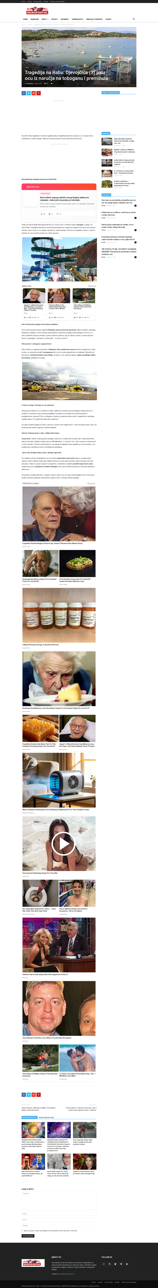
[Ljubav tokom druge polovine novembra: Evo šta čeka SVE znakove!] (107, 163)
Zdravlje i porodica (94, 19)
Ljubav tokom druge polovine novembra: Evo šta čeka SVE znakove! (124, 162)
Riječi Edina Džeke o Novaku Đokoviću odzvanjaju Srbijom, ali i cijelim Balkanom (32, 1174)
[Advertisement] (59, 117)
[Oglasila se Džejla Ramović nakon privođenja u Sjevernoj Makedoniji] (84, 1162)
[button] (133, 19)
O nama (29, 1)
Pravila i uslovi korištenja (57, 1)
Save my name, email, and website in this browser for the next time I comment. (50, 1231)
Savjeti (108, 19)
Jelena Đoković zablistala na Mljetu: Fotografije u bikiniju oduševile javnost (39, 1109)
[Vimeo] (121, 1264)
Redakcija (30, 83)
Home (23, 1)
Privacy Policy (38, 1)
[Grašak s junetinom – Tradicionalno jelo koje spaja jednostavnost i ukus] (107, 184)
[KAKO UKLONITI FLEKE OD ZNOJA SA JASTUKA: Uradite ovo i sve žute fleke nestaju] (107, 141)
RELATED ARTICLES (29, 1117)
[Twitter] (115, 1264)
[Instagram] (109, 1264)
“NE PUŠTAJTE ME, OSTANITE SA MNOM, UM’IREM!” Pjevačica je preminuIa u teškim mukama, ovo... (119, 251)
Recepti (55, 19)
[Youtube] (127, 1264)
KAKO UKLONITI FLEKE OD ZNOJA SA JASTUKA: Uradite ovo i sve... (124, 141)
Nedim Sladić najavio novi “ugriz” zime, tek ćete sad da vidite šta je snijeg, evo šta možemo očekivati (58, 1174)
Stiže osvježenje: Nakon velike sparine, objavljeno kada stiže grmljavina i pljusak (82, 1142)
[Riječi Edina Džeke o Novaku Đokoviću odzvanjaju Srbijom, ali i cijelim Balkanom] (33, 1162)
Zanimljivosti (77, 19)
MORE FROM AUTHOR (46, 1117)
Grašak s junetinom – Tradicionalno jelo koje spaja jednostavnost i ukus (124, 183)
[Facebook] (104, 1264)
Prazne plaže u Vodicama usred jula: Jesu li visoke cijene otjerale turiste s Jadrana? (81, 1109)
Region (29, 24)
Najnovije (35, 19)
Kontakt (46, 1)
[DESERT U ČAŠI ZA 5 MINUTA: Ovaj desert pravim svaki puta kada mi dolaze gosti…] (107, 152)
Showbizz (65, 19)
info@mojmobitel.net (67, 1274)
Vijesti (44, 19)
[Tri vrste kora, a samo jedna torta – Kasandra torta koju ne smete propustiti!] (107, 173)
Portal (103, 205)
